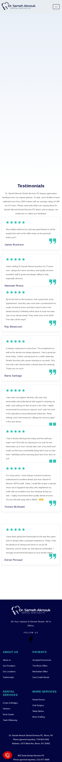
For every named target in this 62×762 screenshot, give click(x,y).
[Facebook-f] (31, 639)
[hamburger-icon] (56, 6)
